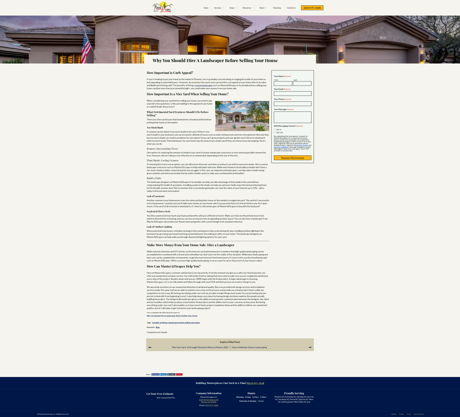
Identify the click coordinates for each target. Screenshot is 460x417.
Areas (232, 8)
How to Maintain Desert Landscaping (249, 347)
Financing (277, 8)
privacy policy (302, 145)
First (276, 80)
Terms (409, 414)
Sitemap (393, 414)
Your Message (284, 109)
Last (295, 80)
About (262, 8)
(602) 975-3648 (312, 7)
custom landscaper (204, 85)
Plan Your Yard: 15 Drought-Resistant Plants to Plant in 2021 (200, 347)
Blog (158, 327)
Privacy (401, 414)
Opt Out (279, 132)
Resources (247, 8)
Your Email (282, 89)
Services (217, 8)
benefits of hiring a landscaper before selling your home (176, 323)
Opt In (278, 129)
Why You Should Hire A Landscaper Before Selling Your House (172, 315)
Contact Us (291, 8)
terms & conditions (281, 147)
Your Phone (282, 99)
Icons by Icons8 (418, 414)
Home (206, 8)
